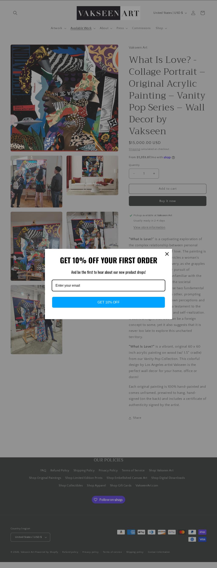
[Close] (167, 254)
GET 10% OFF (108, 302)
